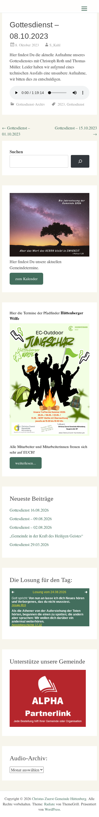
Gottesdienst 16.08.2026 (29, 510)
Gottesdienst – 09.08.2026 (31, 518)
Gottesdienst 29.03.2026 (29, 544)
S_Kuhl (55, 45)
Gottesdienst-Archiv (30, 104)
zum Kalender (26, 278)
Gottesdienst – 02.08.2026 (31, 527)
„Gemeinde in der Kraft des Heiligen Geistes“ (46, 535)
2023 (61, 104)
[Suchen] (80, 161)
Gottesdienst (75, 104)
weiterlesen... (25, 462)
